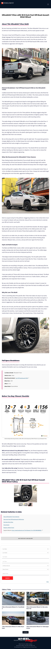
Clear (47, 581)
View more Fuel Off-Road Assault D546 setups (14, 519)
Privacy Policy (34, 647)
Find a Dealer (6, 525)
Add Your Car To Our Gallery (25, 538)
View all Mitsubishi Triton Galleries (11, 516)
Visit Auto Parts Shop (8, 522)
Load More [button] (25, 632)
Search (7, 578)
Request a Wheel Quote (9, 527)
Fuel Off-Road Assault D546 (22, 378)
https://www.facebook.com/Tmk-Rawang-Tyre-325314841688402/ (27, 530)
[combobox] (25, 549)
